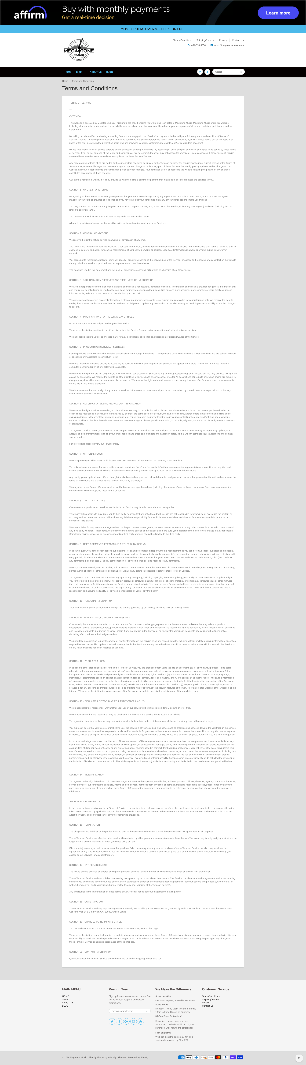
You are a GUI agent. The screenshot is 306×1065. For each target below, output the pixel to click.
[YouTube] (141, 1021)
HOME (68, 72)
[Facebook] (119, 1021)
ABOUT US (96, 72)
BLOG (109, 72)
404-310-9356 (198, 45)
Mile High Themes (117, 1057)
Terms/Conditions (182, 40)
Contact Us (238, 40)
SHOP (79, 72)
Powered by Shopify (138, 1057)
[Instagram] (133, 1021)
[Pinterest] (126, 1021)
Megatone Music (78, 1057)
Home (65, 81)
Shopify (92, 1057)
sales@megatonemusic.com (229, 45)
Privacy (223, 40)
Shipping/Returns (205, 40)
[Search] (241, 71)
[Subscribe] (147, 1011)
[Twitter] (112, 1021)
